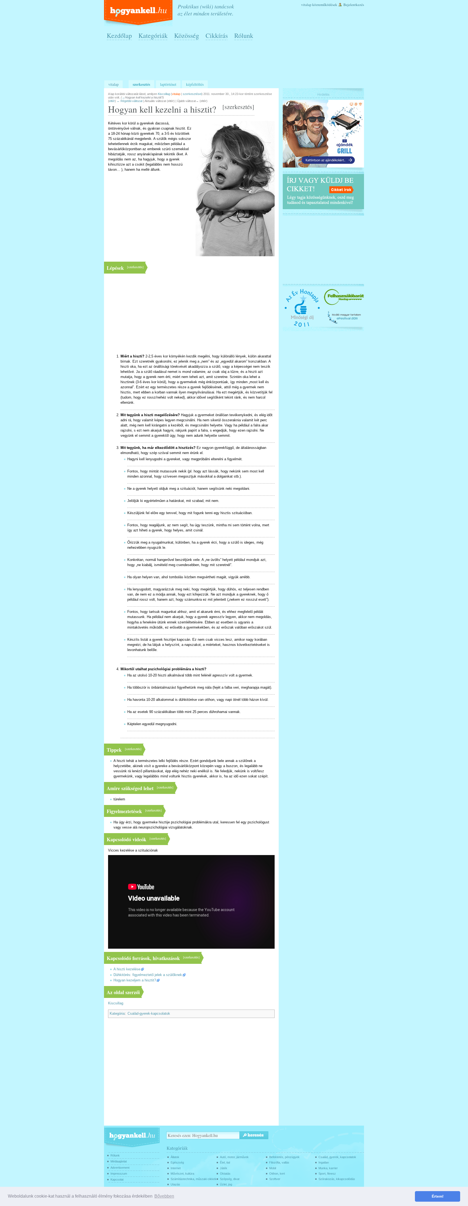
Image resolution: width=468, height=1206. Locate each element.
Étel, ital (225, 1162)
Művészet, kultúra (182, 1173)
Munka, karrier (328, 1168)
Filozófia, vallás (279, 1162)
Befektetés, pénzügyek (284, 1157)
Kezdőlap (119, 35)
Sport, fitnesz (327, 1173)
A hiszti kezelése (126, 969)
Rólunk (243, 35)
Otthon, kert (277, 1173)
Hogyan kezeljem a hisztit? (134, 980)
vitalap (176, 94)
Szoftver (274, 1179)
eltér (112, 101)
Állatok (175, 1157)
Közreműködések (324, 4)
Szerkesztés (141, 84)
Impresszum (118, 1173)
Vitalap (306, 4)
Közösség (186, 35)
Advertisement (119, 1167)
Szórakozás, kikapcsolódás (336, 1179)
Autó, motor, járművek (234, 1157)
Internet (176, 1168)
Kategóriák (153, 35)
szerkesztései (192, 94)
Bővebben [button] (164, 1196)
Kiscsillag (115, 1003)
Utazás (175, 1184)
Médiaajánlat (118, 1161)
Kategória (117, 1014)
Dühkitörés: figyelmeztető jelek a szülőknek (147, 975)
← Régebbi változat (129, 101)
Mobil (272, 1168)
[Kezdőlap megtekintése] (139, 13)
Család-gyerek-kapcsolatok (149, 1014)
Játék (223, 1168)
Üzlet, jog (226, 1184)
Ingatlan (323, 1162)
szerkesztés (238, 107)
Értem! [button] (438, 1196)
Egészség (177, 1162)
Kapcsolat (116, 1179)
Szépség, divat (229, 1179)
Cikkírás (217, 35)
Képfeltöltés (195, 84)
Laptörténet (168, 84)
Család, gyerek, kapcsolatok (337, 1157)
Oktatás (225, 1173)
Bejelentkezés (353, 4)
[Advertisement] (235, 62)
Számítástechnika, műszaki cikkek (193, 1179)
